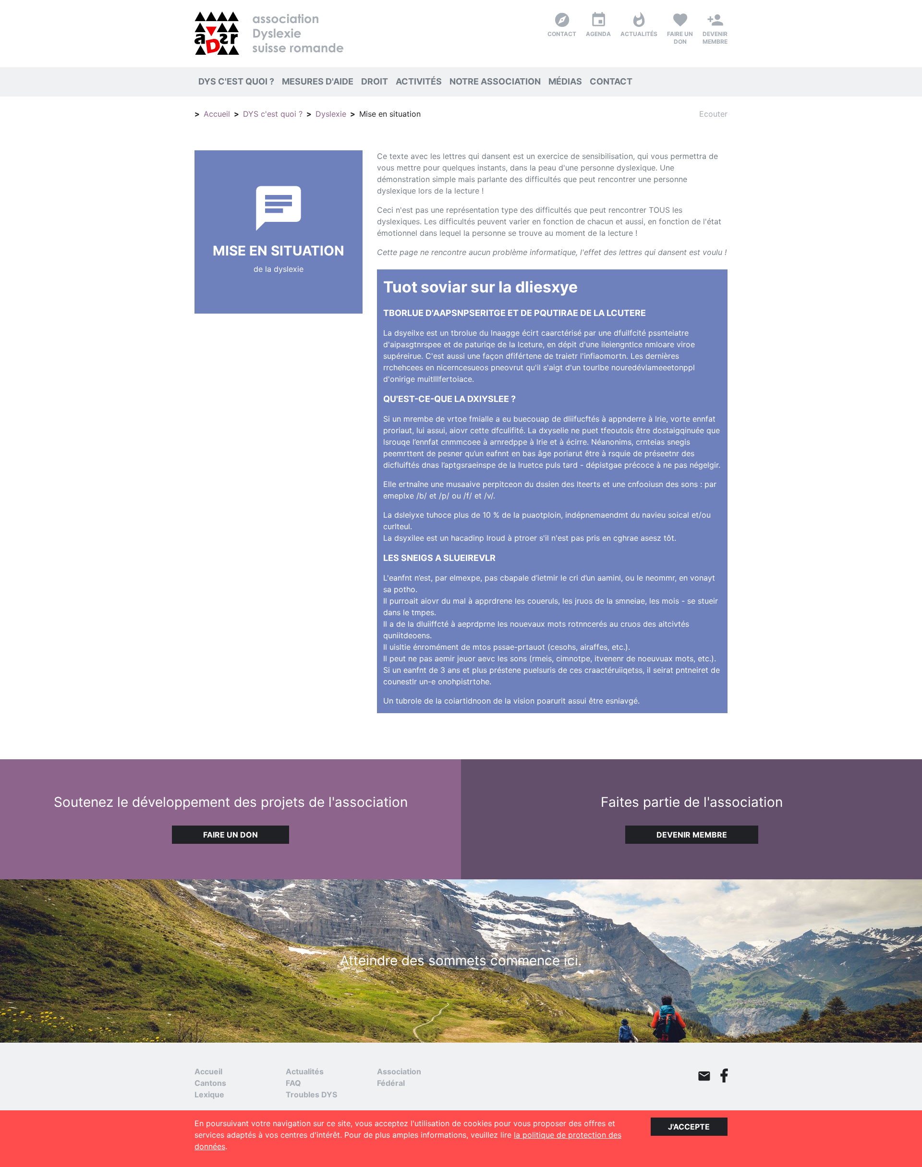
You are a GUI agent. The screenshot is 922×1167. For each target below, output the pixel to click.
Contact (611, 81)
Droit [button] (376, 81)
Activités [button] (421, 81)
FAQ (293, 1083)
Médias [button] (567, 81)
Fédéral (391, 1083)
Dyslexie (330, 114)
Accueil (217, 114)
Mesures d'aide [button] (319, 81)
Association (399, 1071)
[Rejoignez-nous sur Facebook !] (724, 1076)
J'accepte (689, 1126)
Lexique (209, 1094)
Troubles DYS (311, 1094)
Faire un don (230, 834)
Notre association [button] (497, 81)
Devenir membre (691, 834)
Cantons (210, 1083)
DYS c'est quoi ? (273, 114)
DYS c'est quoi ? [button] (238, 81)
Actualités (305, 1071)
